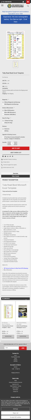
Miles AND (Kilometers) (10, 112)
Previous (25, 300)
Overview (15, 173)
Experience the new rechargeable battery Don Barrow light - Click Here (15, 19)
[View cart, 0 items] (28, 2)
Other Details (15, 176)
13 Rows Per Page (8, 120)
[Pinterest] (12, 156)
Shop (15, 380)
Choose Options (8, 336)
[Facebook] (3, 156)
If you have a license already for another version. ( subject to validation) (14, 137)
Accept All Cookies (15, 417)
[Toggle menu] (3, 6)
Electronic (6, 128)
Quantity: (4, 142)
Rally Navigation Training (15, 386)
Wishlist (15, 367)
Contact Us (15, 391)
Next (27, 300)
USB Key (6, 131)
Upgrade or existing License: (9, 134)
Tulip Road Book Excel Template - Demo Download (7, 327)
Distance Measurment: (8, 107)
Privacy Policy (17, 405)
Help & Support (15, 387)
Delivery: (4, 126)
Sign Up (18, 368)
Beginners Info (15, 384)
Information (15, 389)
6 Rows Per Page (8, 122)
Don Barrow (5, 322)
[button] (15, 19)
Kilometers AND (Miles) (10, 114)
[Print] (7, 156)
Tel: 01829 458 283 (7, 1)
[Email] (5, 156)
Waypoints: (5, 99)
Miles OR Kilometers (9, 110)
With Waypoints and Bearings (11, 104)
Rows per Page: (6, 118)
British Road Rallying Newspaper (21, 323)
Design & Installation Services (15, 382)
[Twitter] (10, 156)
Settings (15, 409)
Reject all (15, 413)
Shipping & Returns (15, 372)
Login (13, 368)
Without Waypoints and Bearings (12, 102)
